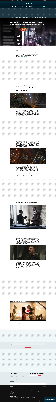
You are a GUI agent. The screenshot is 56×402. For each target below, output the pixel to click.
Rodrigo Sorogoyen (16, 17)
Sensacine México (22, 397)
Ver (28, 347)
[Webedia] (12, 386)
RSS (36, 380)
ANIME (22, 6)
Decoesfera (38, 390)
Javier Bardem (20, 17)
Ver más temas (11, 381)
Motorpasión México (33, 397)
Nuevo (44, 4)
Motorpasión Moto (33, 390)
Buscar (44, 384)
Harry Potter (45, 17)
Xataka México (11, 397)
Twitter (45, 6)
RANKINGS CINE (26, 6)
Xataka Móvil (11, 390)
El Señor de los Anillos (41, 17)
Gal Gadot (37, 17)
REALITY (19, 6)
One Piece (30, 17)
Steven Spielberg (23, 17)
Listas (23, 376)
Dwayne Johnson (18, 52)
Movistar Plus (11, 376)
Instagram (41, 6)
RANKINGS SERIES (31, 6)
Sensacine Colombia (22, 398)
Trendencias (38, 389)
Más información (28, 401)
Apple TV (11, 377)
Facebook (42, 6)
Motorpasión (32, 389)
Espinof (28, 3)
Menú (11, 4)
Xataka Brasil (11, 398)
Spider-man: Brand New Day (18, 379)
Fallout (35, 17)
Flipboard (43, 6)
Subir (44, 386)
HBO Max (23, 377)
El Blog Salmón (43, 389)
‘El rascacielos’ (25, 56)
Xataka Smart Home (12, 392)
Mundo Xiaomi (11, 393)
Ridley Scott (27, 17)
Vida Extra (16, 390)
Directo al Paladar (27, 389)
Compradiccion (38, 391)
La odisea (17, 377)
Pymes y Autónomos (44, 390)
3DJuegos (16, 389)
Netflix (17, 376)
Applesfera (11, 391)
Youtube (44, 6)
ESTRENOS (16, 6)
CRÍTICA (13, 6)
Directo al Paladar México (27, 397)
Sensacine (21, 389)
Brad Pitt (32, 17)
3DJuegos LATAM (16, 397)
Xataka (10, 389)
